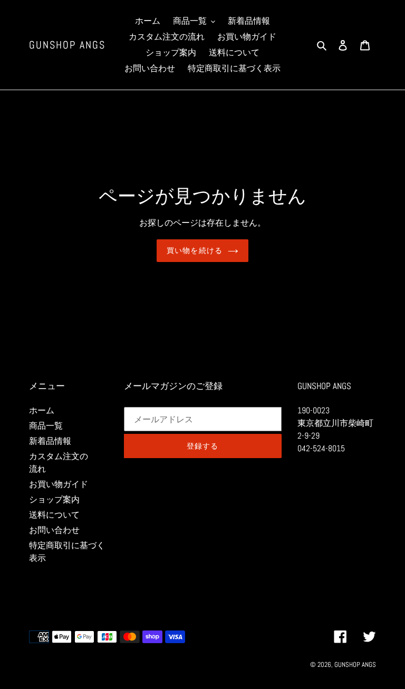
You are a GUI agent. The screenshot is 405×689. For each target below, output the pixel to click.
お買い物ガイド (58, 484)
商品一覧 (46, 425)
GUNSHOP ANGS (67, 44)
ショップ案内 (54, 499)
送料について (54, 514)
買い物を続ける (195, 250)
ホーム (41, 410)
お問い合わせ (54, 530)
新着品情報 (50, 441)
